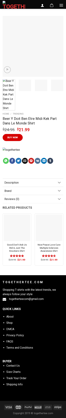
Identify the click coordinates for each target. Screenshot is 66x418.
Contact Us (13, 365)
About (10, 316)
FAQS (9, 341)
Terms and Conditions (19, 347)
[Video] (7, 69)
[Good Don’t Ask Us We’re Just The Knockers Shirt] (17, 227)
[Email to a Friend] (25, 161)
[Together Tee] (15, 153)
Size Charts (13, 372)
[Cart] (51, 5)
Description (11, 182)
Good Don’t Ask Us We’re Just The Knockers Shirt (17, 247)
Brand (7, 191)
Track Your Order (16, 378)
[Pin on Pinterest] (31, 161)
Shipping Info (14, 384)
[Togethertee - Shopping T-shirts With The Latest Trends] (14, 5)
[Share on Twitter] (18, 161)
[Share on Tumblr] (50, 161)
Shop (9, 322)
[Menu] (61, 5)
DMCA (10, 329)
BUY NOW (12, 137)
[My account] (42, 5)
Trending (18, 113)
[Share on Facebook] (12, 161)
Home (6, 113)
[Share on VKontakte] (37, 161)
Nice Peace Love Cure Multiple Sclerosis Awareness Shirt (49, 247)
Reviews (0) (11, 199)
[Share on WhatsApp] (6, 161)
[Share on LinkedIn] (44, 161)
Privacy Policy (15, 335)
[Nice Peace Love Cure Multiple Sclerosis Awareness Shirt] (49, 227)
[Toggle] (59, 183)
